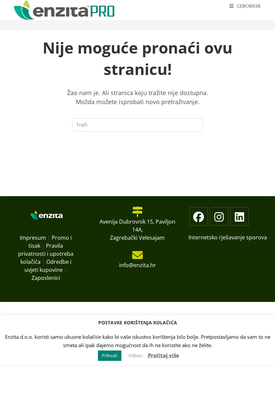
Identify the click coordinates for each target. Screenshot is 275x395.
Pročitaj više (163, 355)
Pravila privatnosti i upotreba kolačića (45, 253)
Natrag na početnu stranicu (137, 159)
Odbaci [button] (135, 355)
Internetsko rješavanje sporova (227, 237)
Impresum (33, 237)
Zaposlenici (46, 278)
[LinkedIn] (239, 216)
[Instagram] (219, 216)
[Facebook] (198, 216)
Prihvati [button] (109, 355)
